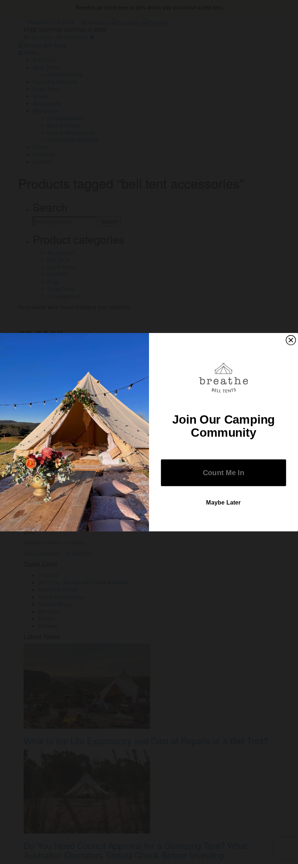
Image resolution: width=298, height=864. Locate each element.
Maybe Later (223, 502)
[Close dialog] (290, 340)
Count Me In (223, 473)
